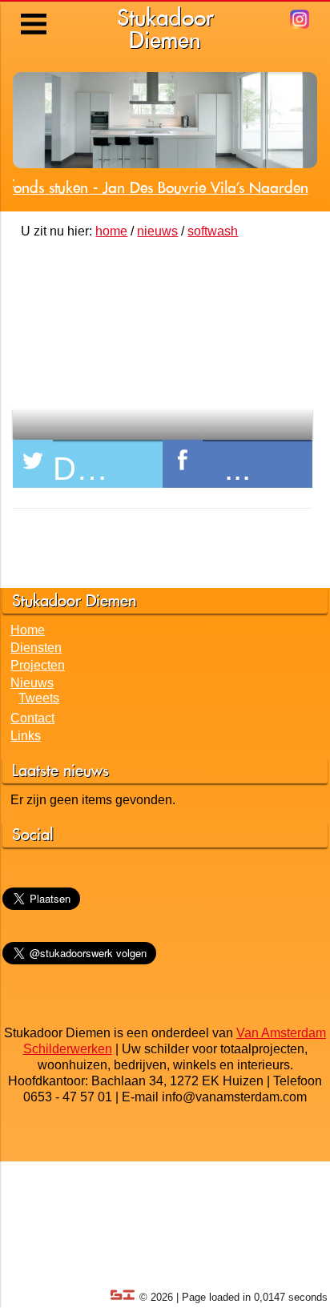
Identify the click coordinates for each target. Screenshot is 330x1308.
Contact (32, 718)
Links (25, 736)
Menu (35, 12)
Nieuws (32, 683)
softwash (212, 231)
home (111, 231)
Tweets (38, 698)
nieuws (157, 231)
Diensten (36, 647)
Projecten (37, 665)
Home (27, 630)
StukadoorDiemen (165, 28)
